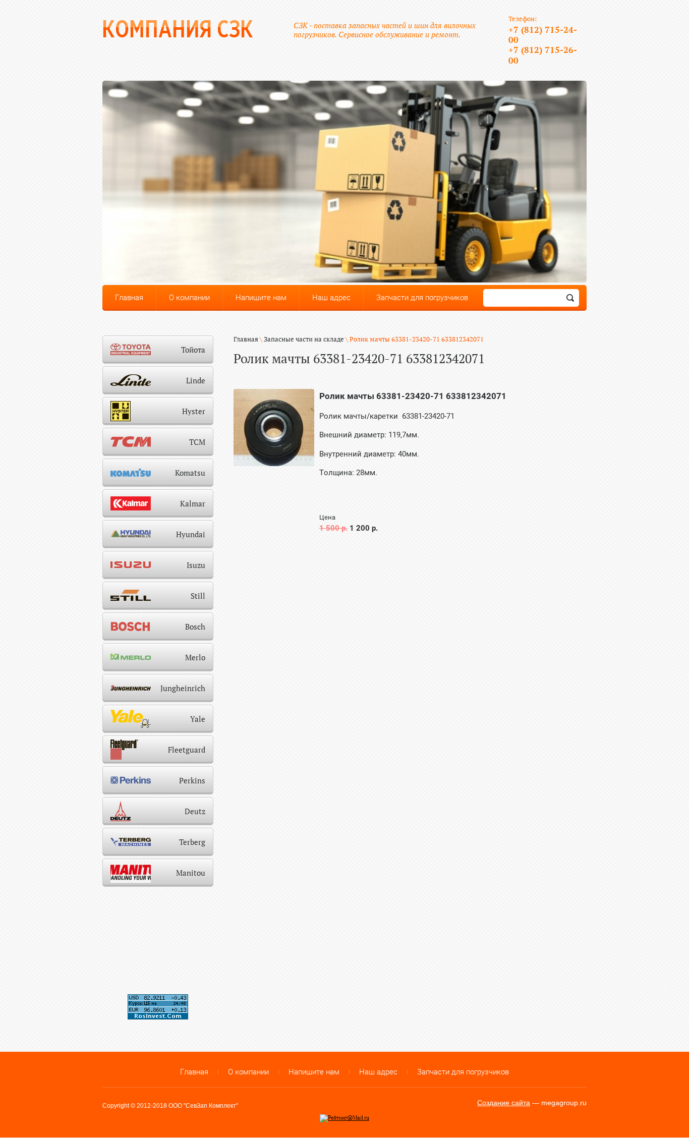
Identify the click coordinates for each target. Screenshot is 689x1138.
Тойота (193, 350)
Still (198, 596)
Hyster (193, 411)
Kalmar (192, 503)
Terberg (192, 842)
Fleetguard (186, 750)
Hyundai (190, 534)
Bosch (195, 626)
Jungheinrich (182, 688)
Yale (197, 719)
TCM (197, 442)
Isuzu (196, 565)
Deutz (195, 811)
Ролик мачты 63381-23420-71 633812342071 (412, 396)
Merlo (195, 657)
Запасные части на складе (304, 339)
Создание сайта (503, 1103)
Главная (246, 339)
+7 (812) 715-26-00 (542, 55)
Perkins (192, 780)
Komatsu (190, 473)
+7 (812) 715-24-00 (542, 34)
